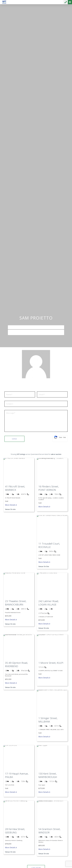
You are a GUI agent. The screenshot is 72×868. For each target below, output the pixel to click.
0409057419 (36, 328)
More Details (10, 505)
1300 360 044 (65, 2)
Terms (64, 437)
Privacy (60, 437)
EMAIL (37, 332)
